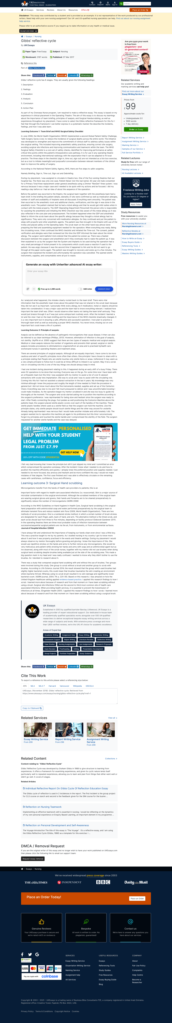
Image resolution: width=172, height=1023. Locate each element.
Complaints (137, 970)
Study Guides (105, 970)
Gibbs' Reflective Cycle (37, 68)
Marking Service (129, 145)
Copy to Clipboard (31, 708)
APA (25, 686)
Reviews (50, 10)
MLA (33, 686)
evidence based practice (70, 579)
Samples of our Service (132, 149)
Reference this (30, 63)
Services (40, 10)
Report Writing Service (132, 137)
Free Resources (105, 975)
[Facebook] (23, 954)
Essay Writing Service (75, 961)
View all (112, 718)
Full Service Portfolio (131, 152)
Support (100, 4)
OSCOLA (90, 686)
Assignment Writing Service (134, 141)
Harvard (52, 686)
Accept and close (27, 31)
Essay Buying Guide (107, 979)
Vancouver (64, 686)
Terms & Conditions (44, 1011)
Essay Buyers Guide (131, 242)
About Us (61, 10)
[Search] (121, 3)
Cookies (75, 1011)
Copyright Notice (62, 1011)
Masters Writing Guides (132, 253)
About (135, 961)
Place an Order (139, 10)
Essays (29, 36)
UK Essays (28, 10)
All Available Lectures (132, 173)
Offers (84, 10)
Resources (73, 10)
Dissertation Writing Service (78, 965)
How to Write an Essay (132, 238)
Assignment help (73, 975)
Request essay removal (33, 859)
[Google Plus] (37, 954)
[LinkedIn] (30, 954)
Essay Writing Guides (131, 249)
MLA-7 (42, 686)
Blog (101, 984)
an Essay (136, 129)
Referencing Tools (130, 246)
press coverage (95, 875)
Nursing (38, 36)
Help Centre (137, 975)
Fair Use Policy (138, 965)
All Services (71, 979)
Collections (110, 758)
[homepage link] (22, 36)
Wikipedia (77, 686)
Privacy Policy (27, 1011)
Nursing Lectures (130, 169)
